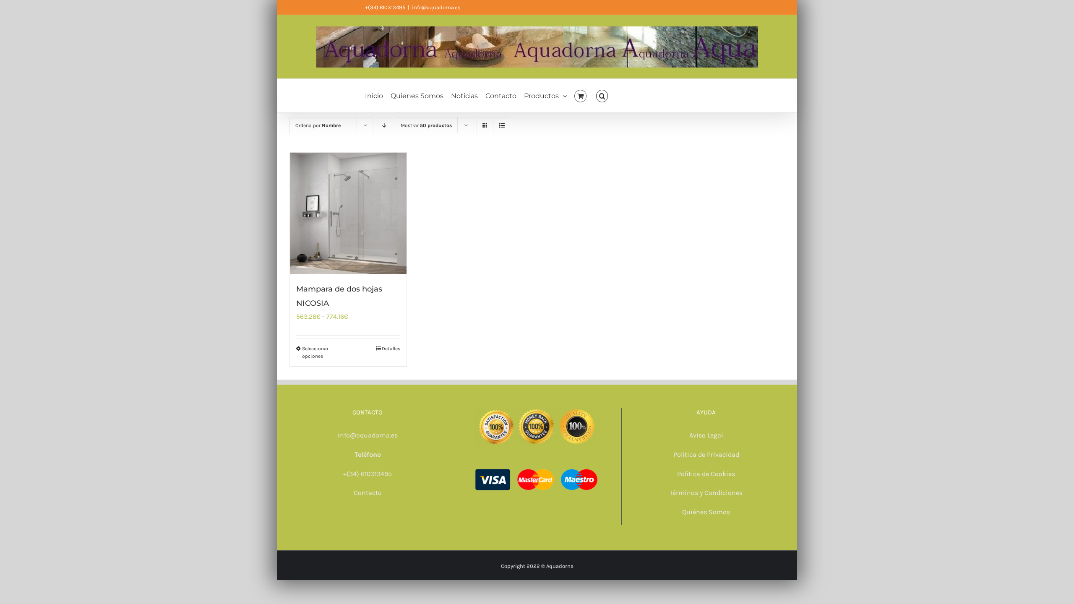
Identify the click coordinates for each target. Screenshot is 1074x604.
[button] (602, 95)
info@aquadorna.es (436, 7)
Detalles (391, 348)
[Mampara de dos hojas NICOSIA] (348, 213)
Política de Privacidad (706, 454)
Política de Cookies (706, 474)
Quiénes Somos (706, 512)
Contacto (368, 493)
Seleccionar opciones (315, 352)
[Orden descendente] (384, 125)
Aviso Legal (706, 435)
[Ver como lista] (501, 125)
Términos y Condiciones (706, 493)
